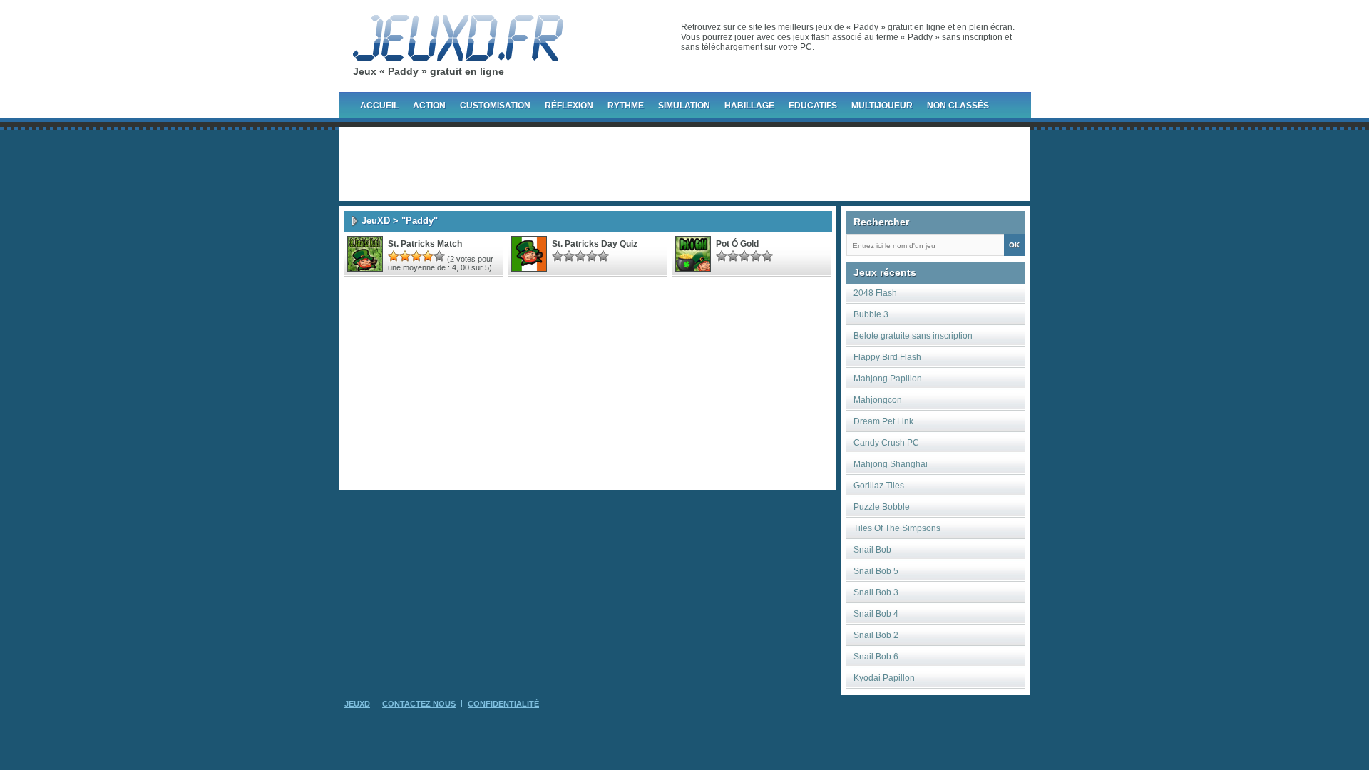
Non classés (958, 106)
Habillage (749, 106)
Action (429, 106)
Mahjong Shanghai (890, 464)
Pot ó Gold (737, 244)
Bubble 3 (870, 314)
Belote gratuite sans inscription (913, 336)
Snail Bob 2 (875, 635)
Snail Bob (872, 550)
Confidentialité (503, 703)
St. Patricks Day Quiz (594, 244)
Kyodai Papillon (884, 678)
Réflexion (569, 106)
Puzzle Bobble (881, 507)
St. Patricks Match (425, 244)
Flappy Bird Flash (887, 357)
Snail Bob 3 (875, 592)
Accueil (379, 106)
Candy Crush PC (886, 443)
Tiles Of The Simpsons (896, 528)
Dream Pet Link (883, 421)
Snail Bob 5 (875, 571)
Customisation (495, 106)
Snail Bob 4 (875, 614)
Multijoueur (882, 106)
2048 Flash (875, 293)
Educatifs (813, 106)
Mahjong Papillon (887, 379)
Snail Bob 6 (875, 657)
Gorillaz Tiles (878, 486)
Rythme (625, 106)
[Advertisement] (684, 164)
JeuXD (376, 220)
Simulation (684, 106)
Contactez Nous (419, 703)
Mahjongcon (877, 400)
